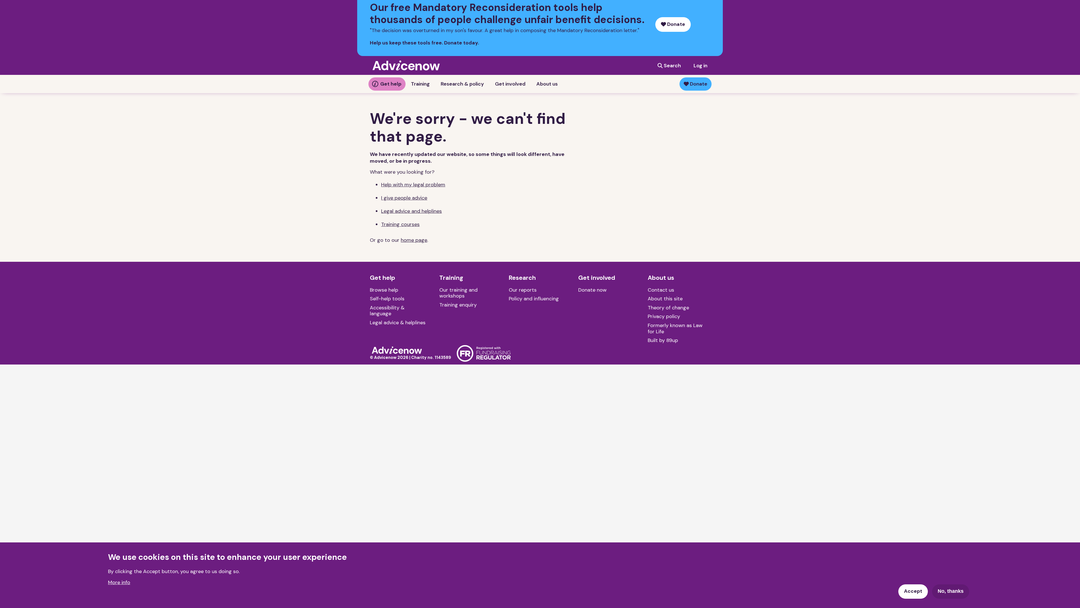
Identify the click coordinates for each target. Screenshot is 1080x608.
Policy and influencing (534, 298)
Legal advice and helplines (411, 211)
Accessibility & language (387, 310)
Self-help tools (387, 298)
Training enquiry (458, 304)
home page (414, 240)
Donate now (592, 290)
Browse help (384, 290)
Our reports (523, 290)
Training (420, 84)
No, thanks (951, 591)
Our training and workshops (458, 293)
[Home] (397, 349)
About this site (665, 298)
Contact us (661, 290)
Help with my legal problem (413, 184)
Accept (913, 591)
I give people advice (404, 198)
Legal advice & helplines (398, 322)
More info (119, 582)
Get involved (510, 84)
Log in (700, 65)
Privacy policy (664, 316)
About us (547, 84)
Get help (390, 84)
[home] (406, 65)
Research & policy (462, 84)
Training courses (400, 224)
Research (522, 278)
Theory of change (668, 307)
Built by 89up (663, 340)
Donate (675, 24)
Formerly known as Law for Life (675, 328)
